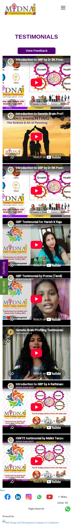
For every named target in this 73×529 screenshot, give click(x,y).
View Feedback (37, 50)
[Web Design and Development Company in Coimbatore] (31, 522)
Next (2, 490)
